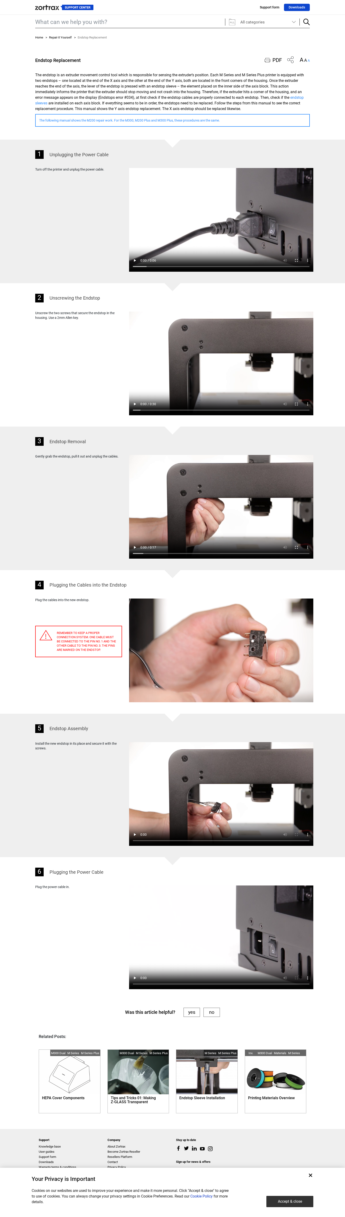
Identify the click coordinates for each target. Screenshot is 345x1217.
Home (39, 37)
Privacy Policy (116, 1167)
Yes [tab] (191, 1012)
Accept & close (290, 1201)
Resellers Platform (119, 1157)
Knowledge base (50, 1146)
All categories (252, 22)
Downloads (297, 7)
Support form (269, 7)
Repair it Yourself (60, 37)
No (211, 1012)
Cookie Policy (201, 1196)
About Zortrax (116, 1146)
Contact (112, 1162)
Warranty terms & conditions (57, 1167)
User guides (46, 1151)
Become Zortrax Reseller (123, 1151)
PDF (277, 60)
